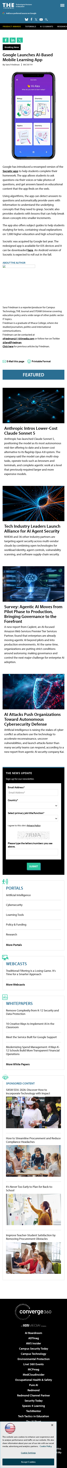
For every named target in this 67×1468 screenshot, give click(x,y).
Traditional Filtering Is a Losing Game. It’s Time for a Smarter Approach (31, 972)
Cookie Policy (46, 1446)
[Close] (52, 1425)
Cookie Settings (28, 1452)
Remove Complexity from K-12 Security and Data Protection (32, 1012)
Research (11, 934)
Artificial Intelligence (18, 895)
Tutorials (30, 26)
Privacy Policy (33, 825)
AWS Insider (33, 1343)
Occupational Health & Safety (33, 1380)
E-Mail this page (15, 361)
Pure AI (33, 1385)
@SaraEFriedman (12, 342)
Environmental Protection (34, 1359)
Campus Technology (33, 1354)
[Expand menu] (62, 6)
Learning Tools (15, 915)
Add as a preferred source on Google (21, 13)
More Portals (14, 945)
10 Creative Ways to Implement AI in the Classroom (30, 1025)
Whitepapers (19, 1003)
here (30, 250)
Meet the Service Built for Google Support (31, 1037)
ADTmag (33, 1338)
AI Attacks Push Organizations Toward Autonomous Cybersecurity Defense (32, 719)
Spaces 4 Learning (33, 1406)
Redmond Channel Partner (33, 1395)
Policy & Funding (16, 924)
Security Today (34, 1400)
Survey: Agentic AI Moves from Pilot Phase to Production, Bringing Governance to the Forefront (33, 614)
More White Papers (18, 1064)
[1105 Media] (33, 1325)
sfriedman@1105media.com (18, 338)
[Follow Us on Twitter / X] (36, 19)
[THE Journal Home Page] (17, 5)
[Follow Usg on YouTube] (41, 19)
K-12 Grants (46, 26)
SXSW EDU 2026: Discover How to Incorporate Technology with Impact (28, 1091)
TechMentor (33, 1411)
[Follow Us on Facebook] (31, 19)
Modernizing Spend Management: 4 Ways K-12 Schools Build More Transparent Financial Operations (33, 1050)
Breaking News (12, 47)
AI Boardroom (33, 1333)
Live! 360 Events (33, 1364)
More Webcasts (15, 984)
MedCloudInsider (33, 1374)
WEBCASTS (16, 963)
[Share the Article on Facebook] (6, 40)
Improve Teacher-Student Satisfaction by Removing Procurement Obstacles (30, 1236)
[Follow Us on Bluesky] (26, 19)
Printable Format (41, 361)
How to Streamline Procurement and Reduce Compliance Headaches (33, 1140)
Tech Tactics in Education (33, 1416)
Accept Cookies (28, 1462)
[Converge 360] (33, 1312)
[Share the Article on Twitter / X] (20, 40)
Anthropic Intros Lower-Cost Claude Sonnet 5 (30, 430)
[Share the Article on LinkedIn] (13, 40)
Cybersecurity (14, 905)
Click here (8, 346)
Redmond (33, 1390)
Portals (14, 888)
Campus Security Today (33, 1348)
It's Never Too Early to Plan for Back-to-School (29, 1188)
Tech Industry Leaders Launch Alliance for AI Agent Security (32, 528)
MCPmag (33, 1369)
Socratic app (10, 171)
